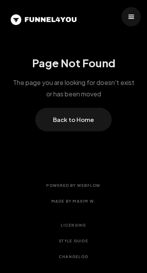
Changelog (73, 256)
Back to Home (73, 119)
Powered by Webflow (73, 185)
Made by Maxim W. (73, 201)
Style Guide (73, 240)
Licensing (73, 225)
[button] (131, 16)
